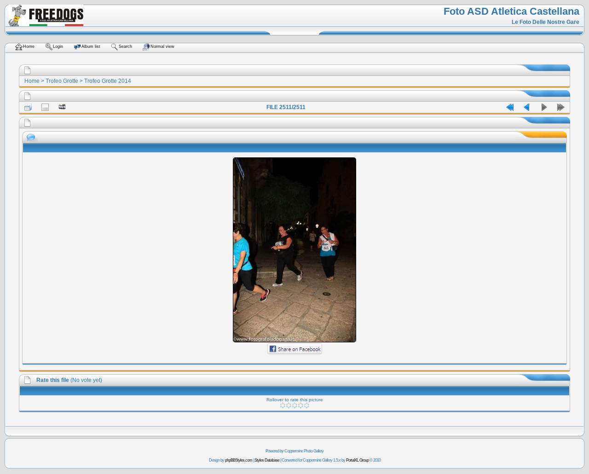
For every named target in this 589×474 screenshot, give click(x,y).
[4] (301, 405)
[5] (307, 405)
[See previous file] (527, 107)
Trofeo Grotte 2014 (107, 81)
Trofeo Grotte (62, 81)
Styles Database (266, 460)
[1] (283, 405)
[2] (289, 405)
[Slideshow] (62, 107)
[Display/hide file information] (45, 107)
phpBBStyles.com (238, 460)
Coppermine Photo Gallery (303, 451)
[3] (295, 405)
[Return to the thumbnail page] (28, 107)
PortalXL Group (357, 460)
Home (32, 81)
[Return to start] (510, 107)
